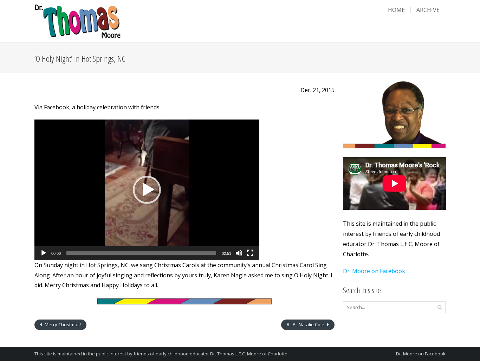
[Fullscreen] (250, 253)
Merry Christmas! (62, 324)
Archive (428, 10)
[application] (146, 190)
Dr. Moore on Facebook (374, 271)
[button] (147, 190)
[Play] (43, 253)
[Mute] (238, 253)
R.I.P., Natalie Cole (306, 324)
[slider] (141, 253)
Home (396, 10)
